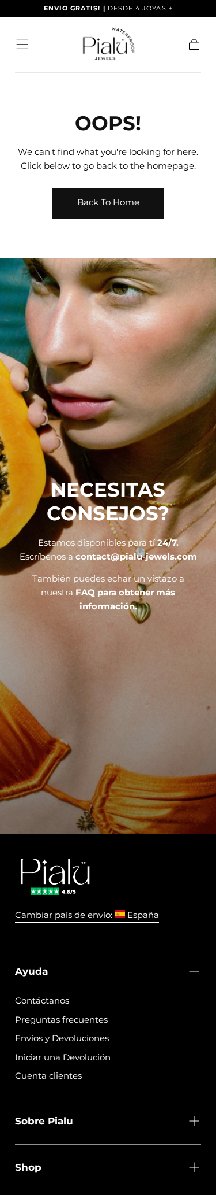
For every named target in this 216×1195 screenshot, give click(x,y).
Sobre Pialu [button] (44, 1121)
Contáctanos (42, 1000)
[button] (22, 44)
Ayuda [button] (31, 971)
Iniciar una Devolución (63, 1057)
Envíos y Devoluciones (62, 1038)
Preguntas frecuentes (61, 1019)
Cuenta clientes (48, 1075)
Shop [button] (28, 1167)
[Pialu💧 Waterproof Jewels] (55, 877)
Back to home (108, 202)
